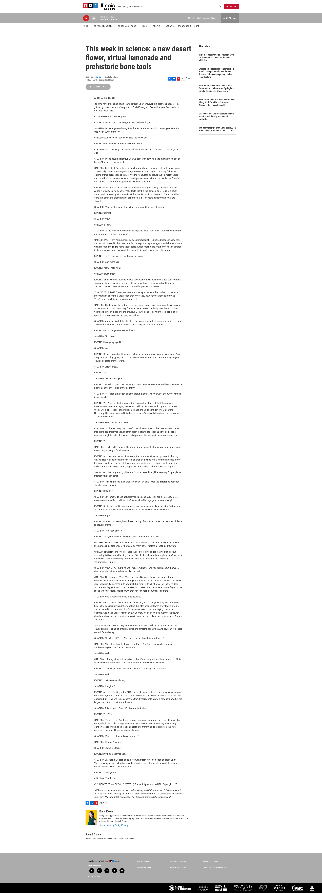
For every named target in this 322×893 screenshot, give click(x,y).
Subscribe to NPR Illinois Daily (214, 867)
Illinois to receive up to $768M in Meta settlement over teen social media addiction (216, 57)
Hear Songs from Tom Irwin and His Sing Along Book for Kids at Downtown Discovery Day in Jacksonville (217, 102)
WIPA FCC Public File (178, 867)
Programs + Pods (127, 26)
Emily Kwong (98, 77)
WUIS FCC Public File (178, 862)
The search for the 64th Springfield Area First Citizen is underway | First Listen (217, 129)
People (156, 26)
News (85, 26)
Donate (232, 6)
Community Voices (103, 26)
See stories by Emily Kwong (114, 825)
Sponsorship (184, 26)
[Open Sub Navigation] (90, 26)
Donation (170, 26)
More (196, 26)
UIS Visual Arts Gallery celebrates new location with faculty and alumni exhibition (216, 116)
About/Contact (143, 862)
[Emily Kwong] (91, 817)
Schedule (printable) (211, 862)
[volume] (94, 18)
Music (145, 26)
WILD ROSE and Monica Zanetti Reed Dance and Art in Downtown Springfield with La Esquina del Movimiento (216, 88)
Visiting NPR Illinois (144, 867)
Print (188, 78)
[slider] (97, 18)
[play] (86, 18)
